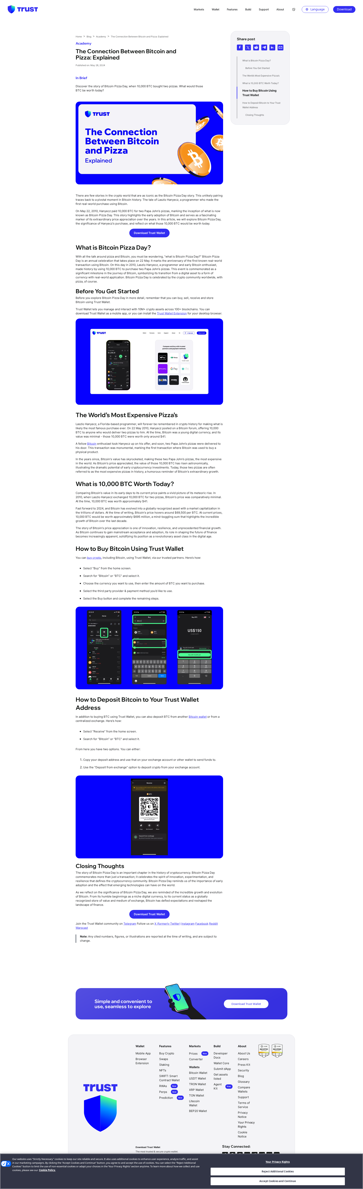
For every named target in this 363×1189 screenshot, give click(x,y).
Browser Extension (142, 1061)
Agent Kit (222, 1086)
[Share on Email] (280, 47)
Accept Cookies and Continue (277, 1181)
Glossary (244, 1081)
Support (243, 1097)
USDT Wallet (197, 1078)
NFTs (162, 1070)
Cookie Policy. (47, 1170)
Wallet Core (221, 1063)
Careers (243, 1059)
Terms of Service (244, 1105)
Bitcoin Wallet (198, 1073)
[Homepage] (23, 9)
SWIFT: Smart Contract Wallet (169, 1078)
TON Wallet (196, 1095)
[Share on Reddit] (256, 47)
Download (344, 9)
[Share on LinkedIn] (272, 47)
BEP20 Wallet (198, 1111)
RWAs (167, 1086)
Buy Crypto (166, 1053)
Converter (196, 1059)
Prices (198, 1053)
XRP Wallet (196, 1090)
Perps (167, 1092)
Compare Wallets (244, 1089)
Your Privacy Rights (278, 1162)
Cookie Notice (242, 1134)
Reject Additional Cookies (278, 1171)
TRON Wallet (197, 1084)
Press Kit (244, 1064)
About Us (244, 1053)
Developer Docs (221, 1055)
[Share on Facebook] (240, 47)
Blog (241, 1076)
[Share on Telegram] (264, 47)
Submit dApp (222, 1069)
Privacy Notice (243, 1115)
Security (243, 1070)
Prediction (170, 1097)
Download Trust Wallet (149, 233)
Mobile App (143, 1053)
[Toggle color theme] (294, 9)
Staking (164, 1064)
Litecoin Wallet (194, 1103)
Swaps (163, 1059)
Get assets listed (221, 1076)
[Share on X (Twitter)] (248, 47)
